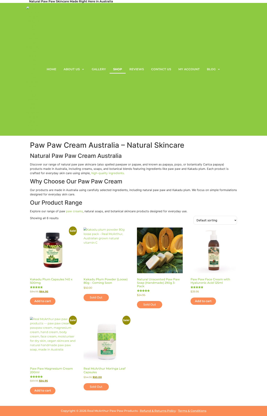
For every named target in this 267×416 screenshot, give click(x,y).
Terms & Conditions (192, 411)
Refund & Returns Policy (158, 411)
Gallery (99, 69)
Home (51, 69)
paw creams (74, 211)
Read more (96, 297)
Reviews (136, 69)
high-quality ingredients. (108, 173)
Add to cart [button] (42, 301)
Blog (211, 69)
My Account (189, 69)
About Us (72, 69)
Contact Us (161, 69)
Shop (117, 69)
